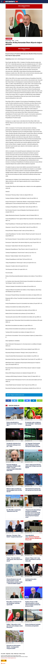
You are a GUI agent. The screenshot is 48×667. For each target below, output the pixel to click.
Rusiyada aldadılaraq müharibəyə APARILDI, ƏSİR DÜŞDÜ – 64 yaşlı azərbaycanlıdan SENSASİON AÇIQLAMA (14, 467)
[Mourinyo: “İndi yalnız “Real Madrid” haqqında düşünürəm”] (15, 527)
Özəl (22, 495)
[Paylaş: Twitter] (14, 400)
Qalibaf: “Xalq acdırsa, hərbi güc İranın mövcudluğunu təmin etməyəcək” (15, 626)
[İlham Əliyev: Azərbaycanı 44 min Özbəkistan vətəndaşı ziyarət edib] (15, 593)
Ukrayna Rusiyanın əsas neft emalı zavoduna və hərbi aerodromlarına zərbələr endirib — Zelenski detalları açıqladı (14, 581)
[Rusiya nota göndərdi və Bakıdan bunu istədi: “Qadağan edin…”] (15, 414)
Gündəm (21, 408)
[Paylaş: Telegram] (33, 400)
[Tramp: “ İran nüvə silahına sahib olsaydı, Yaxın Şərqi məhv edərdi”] (15, 549)
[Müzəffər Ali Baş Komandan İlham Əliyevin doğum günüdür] (24, 23)
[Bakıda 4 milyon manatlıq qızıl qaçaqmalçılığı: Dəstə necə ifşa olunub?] (15, 480)
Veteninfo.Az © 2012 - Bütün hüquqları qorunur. (8, 657)
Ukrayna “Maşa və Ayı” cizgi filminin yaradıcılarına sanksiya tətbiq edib (33, 559)
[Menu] (2, 1)
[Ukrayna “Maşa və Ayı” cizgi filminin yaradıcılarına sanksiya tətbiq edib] (33, 549)
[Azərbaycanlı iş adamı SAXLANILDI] (33, 570)
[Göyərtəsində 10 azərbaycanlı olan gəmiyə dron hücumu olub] (33, 480)
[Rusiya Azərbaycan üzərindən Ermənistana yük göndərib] (33, 616)
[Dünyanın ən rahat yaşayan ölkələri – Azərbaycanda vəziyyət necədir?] (15, 637)
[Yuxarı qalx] (45, 663)
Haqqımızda (8, 653)
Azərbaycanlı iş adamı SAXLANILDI (30, 579)
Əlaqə (12, 653)
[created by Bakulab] (3, 663)
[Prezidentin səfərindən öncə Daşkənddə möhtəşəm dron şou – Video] (15, 435)
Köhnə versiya (22, 653)
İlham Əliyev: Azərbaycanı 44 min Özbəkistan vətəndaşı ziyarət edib (14, 603)
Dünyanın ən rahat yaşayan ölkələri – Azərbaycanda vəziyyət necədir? (13, 647)
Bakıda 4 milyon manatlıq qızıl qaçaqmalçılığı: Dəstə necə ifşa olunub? (14, 490)
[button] (39, 400)
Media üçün (16, 653)
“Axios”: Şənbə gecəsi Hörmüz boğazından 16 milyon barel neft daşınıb (33, 466)
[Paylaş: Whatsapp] (21, 400)
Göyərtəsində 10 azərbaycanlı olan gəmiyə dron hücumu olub (33, 489)
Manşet (40, 408)
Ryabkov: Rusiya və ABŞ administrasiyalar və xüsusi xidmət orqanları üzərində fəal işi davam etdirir (32, 604)
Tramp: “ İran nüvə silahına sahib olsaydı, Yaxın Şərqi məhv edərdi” (14, 559)
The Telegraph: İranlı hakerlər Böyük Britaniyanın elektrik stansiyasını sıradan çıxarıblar (32, 445)
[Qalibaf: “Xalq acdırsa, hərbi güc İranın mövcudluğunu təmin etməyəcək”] (15, 616)
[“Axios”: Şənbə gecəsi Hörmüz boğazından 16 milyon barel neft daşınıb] (33, 456)
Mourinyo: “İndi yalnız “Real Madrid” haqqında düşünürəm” (15, 536)
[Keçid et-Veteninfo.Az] (10, 1)
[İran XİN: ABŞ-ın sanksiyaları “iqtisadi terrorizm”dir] (15, 501)
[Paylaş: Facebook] (8, 400)
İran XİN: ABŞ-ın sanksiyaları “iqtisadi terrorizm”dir (14, 510)
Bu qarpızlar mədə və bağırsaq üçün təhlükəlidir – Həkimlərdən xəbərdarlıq (33, 424)
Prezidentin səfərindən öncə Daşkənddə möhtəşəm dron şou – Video (14, 445)
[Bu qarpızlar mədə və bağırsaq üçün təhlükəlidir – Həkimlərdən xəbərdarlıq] (33, 414)
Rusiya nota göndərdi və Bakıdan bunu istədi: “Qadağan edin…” (14, 424)
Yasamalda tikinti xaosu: (33, 537)
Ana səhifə (3, 653)
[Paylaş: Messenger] (27, 400)
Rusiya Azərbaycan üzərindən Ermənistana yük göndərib (32, 625)
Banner (9, 38)
